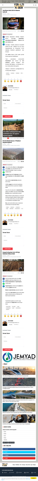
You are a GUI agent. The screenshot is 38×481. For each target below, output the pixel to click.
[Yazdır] (18, 31)
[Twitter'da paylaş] (4, 39)
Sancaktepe (12, 73)
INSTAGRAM (20, 472)
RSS (20, 464)
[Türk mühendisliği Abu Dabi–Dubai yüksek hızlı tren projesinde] (19, 370)
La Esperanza (18, 207)
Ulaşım (5, 437)
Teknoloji (5, 439)
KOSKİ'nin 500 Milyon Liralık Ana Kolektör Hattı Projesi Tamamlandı (16, 424)
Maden (8, 144)
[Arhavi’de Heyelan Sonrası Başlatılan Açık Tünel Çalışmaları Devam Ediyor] (19, 407)
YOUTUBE (34, 472)
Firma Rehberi (4, 2)
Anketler (16, 1)
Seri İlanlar (8, 2)
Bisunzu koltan (8, 306)
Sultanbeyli (17, 73)
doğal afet (7, 309)
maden (18, 306)
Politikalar (17, 464)
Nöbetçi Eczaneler (21, 1)
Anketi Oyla (5, 442)
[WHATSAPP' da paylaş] (4, 42)
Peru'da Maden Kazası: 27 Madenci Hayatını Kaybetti (11, 145)
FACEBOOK (5, 472)
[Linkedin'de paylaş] (4, 44)
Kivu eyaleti (13, 306)
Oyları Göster (11, 442)
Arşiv (31, 464)
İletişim (34, 464)
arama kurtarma (17, 208)
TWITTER (12, 472)
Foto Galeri (4, 1)
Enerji (5, 435)
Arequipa (7, 207)
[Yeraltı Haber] (19, 6)
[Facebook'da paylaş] (4, 37)
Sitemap (23, 464)
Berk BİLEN (10, 86)
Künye (14, 464)
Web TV (9, 1)
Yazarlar (12, 1)
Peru (22, 208)
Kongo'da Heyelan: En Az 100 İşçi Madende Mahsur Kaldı (12, 256)
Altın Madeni (11, 208)
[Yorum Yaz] (20, 31)
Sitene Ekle (28, 464)
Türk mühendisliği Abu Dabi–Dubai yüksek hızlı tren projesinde (15, 376)
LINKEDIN (27, 472)
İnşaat (5, 431)
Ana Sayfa (4, 13)
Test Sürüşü (8, 74)
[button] (35, 5)
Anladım (33, 478)
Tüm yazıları (10, 89)
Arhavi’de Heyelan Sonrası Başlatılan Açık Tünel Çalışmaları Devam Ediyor (17, 412)
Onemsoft (24, 476)
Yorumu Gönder (8, 116)
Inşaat (8, 13)
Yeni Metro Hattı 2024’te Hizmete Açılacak (9, 14)
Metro (22, 73)
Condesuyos (12, 207)
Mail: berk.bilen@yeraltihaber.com (13, 87)
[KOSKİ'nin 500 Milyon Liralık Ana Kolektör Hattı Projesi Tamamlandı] (19, 418)
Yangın (7, 208)
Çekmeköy (7, 73)
